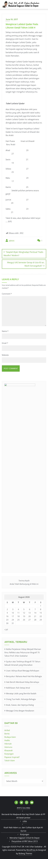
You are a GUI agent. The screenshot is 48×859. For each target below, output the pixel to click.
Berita (6, 733)
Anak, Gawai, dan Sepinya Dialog (20, 705)
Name (5, 331)
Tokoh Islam (9, 760)
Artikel (7, 730)
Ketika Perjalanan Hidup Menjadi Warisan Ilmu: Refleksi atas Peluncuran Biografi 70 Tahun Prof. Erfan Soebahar (22, 652)
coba (25, 821)
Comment (7, 293)
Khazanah (8, 750)
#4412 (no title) (23, 808)
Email (5, 343)
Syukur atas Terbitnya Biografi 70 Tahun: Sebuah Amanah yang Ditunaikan (22, 663)
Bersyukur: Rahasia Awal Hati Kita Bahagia (24, 676)
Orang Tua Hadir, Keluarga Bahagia (21, 699)
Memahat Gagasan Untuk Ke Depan (25, 838)
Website (5, 355)
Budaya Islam (10, 737)
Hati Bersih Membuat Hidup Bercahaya (22, 682)
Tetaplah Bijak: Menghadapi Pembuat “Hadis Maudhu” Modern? (23, 254)
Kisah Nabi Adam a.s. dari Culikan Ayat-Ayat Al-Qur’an (23, 829)
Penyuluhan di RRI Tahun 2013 (25, 841)
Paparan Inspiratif (11, 757)
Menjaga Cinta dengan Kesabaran (20, 710)
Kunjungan (9, 753)
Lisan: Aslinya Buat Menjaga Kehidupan (22, 670)
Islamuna (8, 747)
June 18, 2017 (12, 19)
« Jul (6, 629)
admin (11, 240)
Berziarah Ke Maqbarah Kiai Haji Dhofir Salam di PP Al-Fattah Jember (23, 816)
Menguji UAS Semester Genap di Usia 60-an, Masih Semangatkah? (25, 264)
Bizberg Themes (25, 853)
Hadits (7, 740)
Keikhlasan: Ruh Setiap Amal (18, 687)
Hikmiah (8, 743)
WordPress (31, 850)
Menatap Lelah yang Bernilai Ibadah (21, 693)
